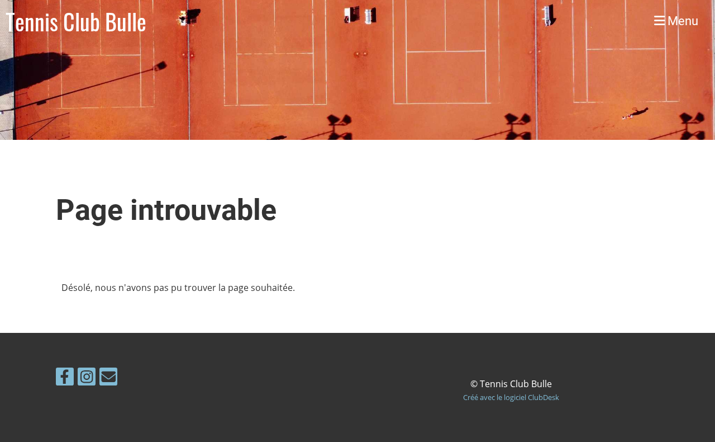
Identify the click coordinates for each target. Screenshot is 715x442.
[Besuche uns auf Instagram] (87, 378)
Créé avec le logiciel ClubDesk (511, 397)
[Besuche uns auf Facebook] (65, 378)
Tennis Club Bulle (76, 21)
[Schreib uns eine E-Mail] (108, 378)
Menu (681, 21)
